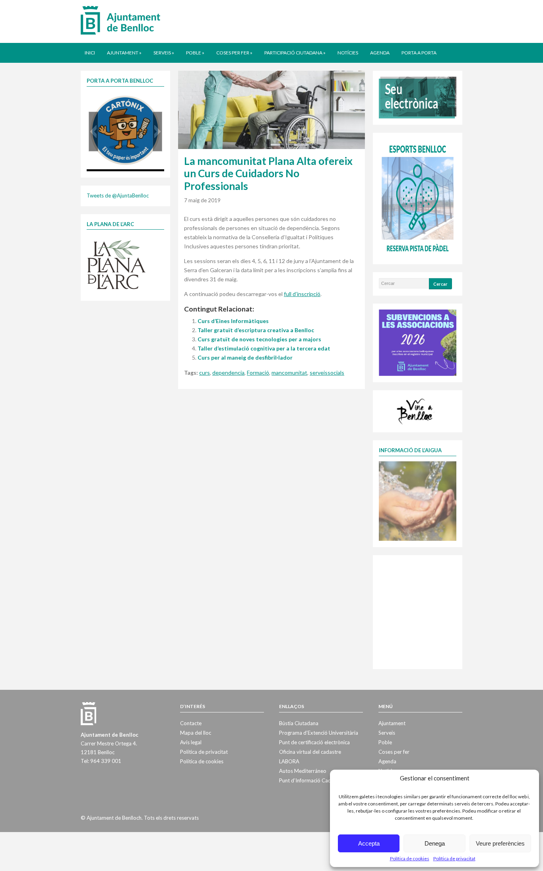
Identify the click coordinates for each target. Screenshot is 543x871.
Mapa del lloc (195, 733)
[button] (93, 131)
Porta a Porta (418, 53)
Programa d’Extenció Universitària (318, 733)
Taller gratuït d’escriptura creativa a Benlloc (256, 330)
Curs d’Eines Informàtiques (233, 320)
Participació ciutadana (295, 53)
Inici (90, 53)
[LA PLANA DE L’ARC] (116, 264)
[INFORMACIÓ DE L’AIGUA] (417, 500)
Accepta (369, 843)
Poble (195, 53)
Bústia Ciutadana (298, 723)
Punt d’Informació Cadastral (311, 780)
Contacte (191, 723)
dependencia (228, 372)
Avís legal (191, 742)
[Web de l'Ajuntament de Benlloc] (120, 19)
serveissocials (327, 372)
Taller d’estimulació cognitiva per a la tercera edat (264, 348)
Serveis (163, 53)
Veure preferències (500, 843)
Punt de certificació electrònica (314, 742)
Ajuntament (124, 53)
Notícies (347, 53)
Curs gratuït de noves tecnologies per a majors (259, 339)
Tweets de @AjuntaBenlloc (118, 195)
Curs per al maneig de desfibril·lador (245, 357)
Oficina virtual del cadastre (310, 752)
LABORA (289, 761)
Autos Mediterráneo (302, 771)
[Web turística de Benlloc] (416, 410)
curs (204, 372)
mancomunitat (289, 372)
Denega (435, 843)
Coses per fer (234, 53)
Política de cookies (409, 858)
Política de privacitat (454, 858)
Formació (258, 372)
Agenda (380, 53)
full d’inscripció (302, 293)
